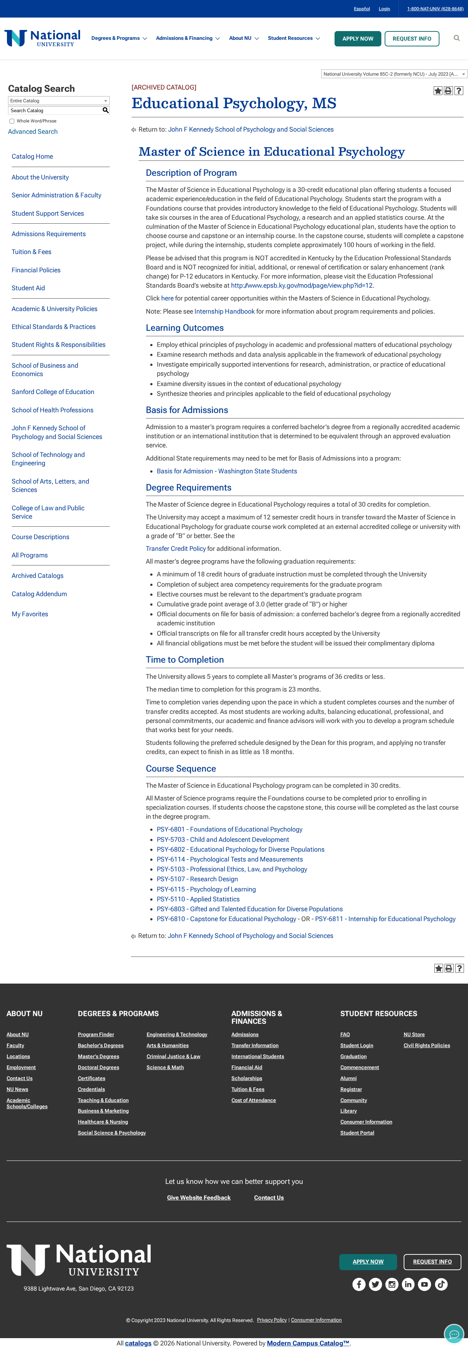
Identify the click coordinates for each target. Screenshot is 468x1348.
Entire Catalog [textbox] (24, 100)
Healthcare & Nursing (103, 1122)
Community (353, 1100)
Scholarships (246, 1078)
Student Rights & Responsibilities (59, 344)
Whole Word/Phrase (37, 121)
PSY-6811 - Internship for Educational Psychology (385, 919)
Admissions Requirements (49, 234)
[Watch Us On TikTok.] (441, 1284)
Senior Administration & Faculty (56, 195)
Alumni (348, 1078)
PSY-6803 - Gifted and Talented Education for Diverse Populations (250, 909)
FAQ (345, 1034)
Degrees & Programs (115, 38)
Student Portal (357, 1133)
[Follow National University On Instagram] (392, 1284)
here (167, 298)
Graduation (353, 1056)
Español (362, 8)
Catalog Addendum (39, 594)
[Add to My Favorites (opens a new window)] (438, 90)
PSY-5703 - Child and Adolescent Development (223, 839)
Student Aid (28, 288)
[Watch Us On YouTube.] (424, 1284)
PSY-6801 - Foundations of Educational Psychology (229, 829)
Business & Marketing (103, 1111)
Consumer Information (366, 1122)
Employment (21, 1067)
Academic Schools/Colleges (27, 1103)
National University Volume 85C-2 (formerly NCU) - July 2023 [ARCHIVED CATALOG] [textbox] (395, 74)
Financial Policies (36, 270)
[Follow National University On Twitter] (375, 1284)
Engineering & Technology (177, 1034)
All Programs (30, 555)
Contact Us (20, 1078)
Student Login (356, 1045)
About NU (240, 38)
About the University (40, 177)
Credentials (91, 1089)
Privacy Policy (272, 1320)
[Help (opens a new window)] (458, 90)
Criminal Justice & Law (173, 1056)
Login (384, 8)
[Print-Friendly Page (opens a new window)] (448, 90)
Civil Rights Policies (427, 1045)
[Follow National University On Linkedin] (408, 1284)
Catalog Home (32, 156)
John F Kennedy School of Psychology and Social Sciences (57, 432)
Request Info (412, 38)
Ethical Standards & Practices (54, 326)
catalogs (138, 1343)
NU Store (414, 1034)
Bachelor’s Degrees (101, 1045)
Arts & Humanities (168, 1045)
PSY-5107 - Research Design (197, 879)
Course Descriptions (40, 537)
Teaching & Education (103, 1100)
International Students (257, 1056)
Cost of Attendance (253, 1100)
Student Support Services (48, 213)
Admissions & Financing (184, 38)
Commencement (359, 1067)
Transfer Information (255, 1045)
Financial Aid (246, 1067)
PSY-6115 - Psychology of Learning (206, 889)
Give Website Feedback (199, 1197)
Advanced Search (33, 131)
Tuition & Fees (32, 251)
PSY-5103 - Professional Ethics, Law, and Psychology (232, 869)
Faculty (15, 1045)
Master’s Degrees (98, 1056)
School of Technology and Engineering (48, 459)
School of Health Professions (53, 410)
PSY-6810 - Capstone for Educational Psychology (226, 919)
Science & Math (165, 1067)
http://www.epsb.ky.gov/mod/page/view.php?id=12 (302, 285)
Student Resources (290, 38)
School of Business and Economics (45, 369)
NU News (17, 1089)
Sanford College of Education (53, 391)
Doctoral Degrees (98, 1067)
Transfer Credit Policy (176, 548)
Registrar (351, 1089)
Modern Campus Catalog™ (308, 1343)
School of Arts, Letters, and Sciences (50, 485)
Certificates (91, 1078)
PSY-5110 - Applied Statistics (198, 899)
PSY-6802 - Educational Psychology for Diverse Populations (241, 849)
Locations (18, 1056)
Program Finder (96, 1034)
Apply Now (358, 38)
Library (348, 1111)
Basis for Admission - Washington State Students (227, 471)
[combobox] (394, 73)
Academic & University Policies (55, 309)
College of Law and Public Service (48, 512)
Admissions (244, 1034)
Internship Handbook (225, 311)
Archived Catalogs (38, 575)
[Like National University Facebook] (359, 1284)
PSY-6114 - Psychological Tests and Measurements (230, 859)
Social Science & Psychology (112, 1133)
